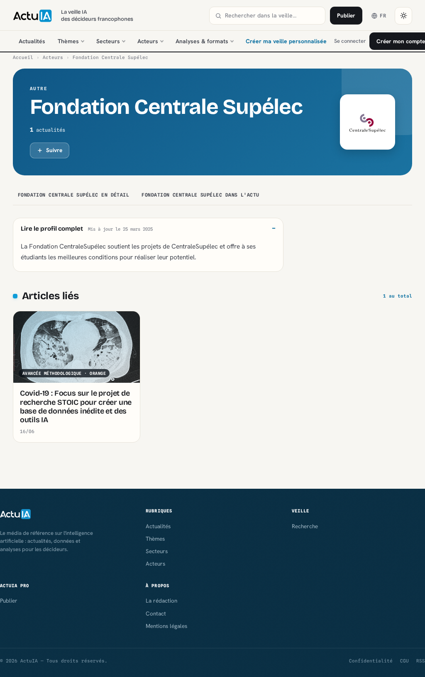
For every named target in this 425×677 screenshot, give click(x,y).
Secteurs (108, 41)
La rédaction (161, 600)
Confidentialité (371, 661)
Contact (156, 613)
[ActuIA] (32, 15)
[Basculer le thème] (403, 16)
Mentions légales (166, 626)
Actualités (32, 41)
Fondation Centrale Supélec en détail (73, 195)
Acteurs (147, 41)
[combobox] (272, 15)
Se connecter (350, 40)
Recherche (305, 526)
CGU (404, 661)
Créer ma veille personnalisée (286, 41)
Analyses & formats (202, 41)
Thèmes (68, 41)
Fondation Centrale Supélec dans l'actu (200, 195)
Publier (346, 15)
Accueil (23, 57)
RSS (420, 661)
